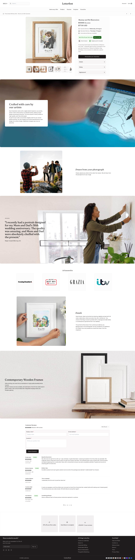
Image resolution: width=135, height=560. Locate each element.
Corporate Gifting (82, 545)
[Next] (68, 40)
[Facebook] (6, 550)
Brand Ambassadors (83, 549)
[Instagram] (9, 550)
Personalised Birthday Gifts (11, 13)
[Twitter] (3, 550)
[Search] (10, 3)
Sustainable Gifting (83, 547)
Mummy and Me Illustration (24, 13)
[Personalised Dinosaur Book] (130, 13)
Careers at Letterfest (83, 540)
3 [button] (67, 505)
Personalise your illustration (92, 56)
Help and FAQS (116, 540)
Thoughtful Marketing (83, 552)
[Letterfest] (67, 3)
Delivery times (115, 545)
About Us (80, 543)
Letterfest (26, 558)
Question (28, 438)
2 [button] (65, 505)
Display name (29, 431)
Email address (72, 431)
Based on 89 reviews (37, 427)
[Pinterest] (11, 550)
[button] (81, 22)
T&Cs (113, 549)
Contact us (115, 543)
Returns (114, 547)
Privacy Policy (115, 552)
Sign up (34, 546)
